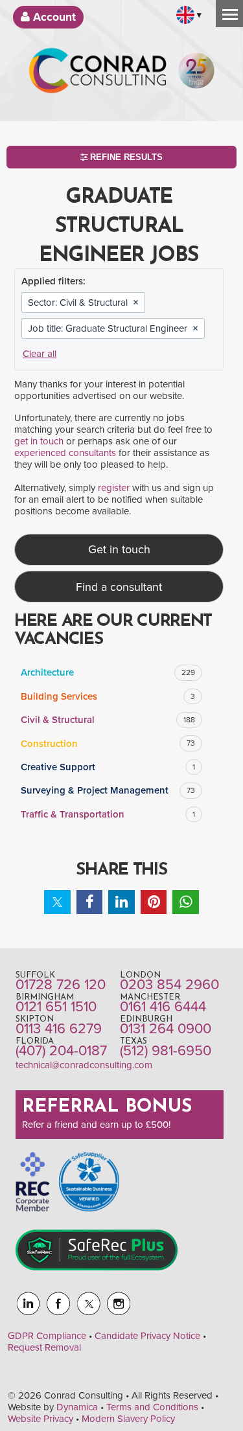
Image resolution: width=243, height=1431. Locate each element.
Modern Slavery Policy (128, 1419)
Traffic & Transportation (108, 814)
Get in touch (119, 549)
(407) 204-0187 (61, 1050)
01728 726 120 (61, 984)
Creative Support (108, 767)
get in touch (39, 441)
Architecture (108, 672)
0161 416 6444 (163, 1006)
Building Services (108, 696)
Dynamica (77, 1407)
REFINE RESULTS (125, 157)
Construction (108, 744)
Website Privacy (40, 1419)
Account (53, 17)
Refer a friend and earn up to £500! (96, 1124)
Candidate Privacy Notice (147, 1336)
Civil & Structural (108, 720)
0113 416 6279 (59, 1028)
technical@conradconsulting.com (84, 1065)
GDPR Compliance (47, 1336)
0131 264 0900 (165, 1028)
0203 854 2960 (169, 984)
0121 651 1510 (56, 1006)
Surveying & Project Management (108, 790)
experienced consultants (65, 453)
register (114, 488)
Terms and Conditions (152, 1407)
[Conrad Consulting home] (97, 76)
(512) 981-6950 (165, 1050)
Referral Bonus (107, 1107)
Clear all (39, 354)
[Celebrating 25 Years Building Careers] (196, 75)
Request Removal (44, 1347)
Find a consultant (119, 587)
